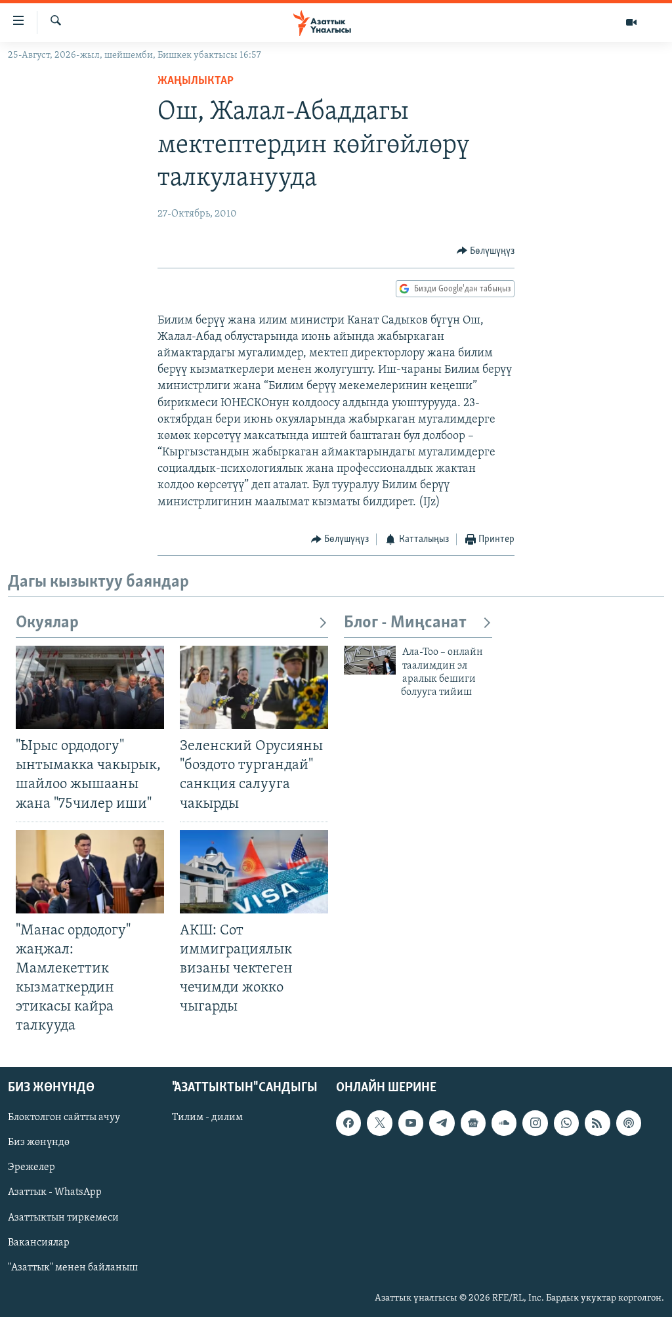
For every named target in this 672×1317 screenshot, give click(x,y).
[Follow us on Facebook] (348, 1122)
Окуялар (47, 623)
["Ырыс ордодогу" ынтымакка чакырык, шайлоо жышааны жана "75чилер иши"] (90, 687)
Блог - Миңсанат (405, 623)
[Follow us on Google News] (473, 1122)
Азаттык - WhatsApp (55, 1192)
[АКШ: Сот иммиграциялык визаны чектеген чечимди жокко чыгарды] (254, 871)
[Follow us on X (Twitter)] (379, 1122)
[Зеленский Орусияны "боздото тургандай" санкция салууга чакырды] (254, 687)
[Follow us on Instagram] (534, 1122)
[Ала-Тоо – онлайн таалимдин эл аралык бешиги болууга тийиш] (370, 660)
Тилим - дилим (207, 1117)
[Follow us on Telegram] (441, 1122)
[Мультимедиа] (631, 22)
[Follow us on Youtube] (410, 1122)
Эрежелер (31, 1167)
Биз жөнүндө (39, 1142)
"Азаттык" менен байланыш (73, 1267)
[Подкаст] (628, 1122)
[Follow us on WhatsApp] (566, 1122)
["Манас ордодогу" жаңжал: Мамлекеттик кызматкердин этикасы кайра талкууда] (90, 871)
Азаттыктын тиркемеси (63, 1217)
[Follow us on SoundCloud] (504, 1122)
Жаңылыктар (196, 81)
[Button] (486, 251)
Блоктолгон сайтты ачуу (64, 1117)
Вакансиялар (39, 1242)
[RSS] (597, 1122)
